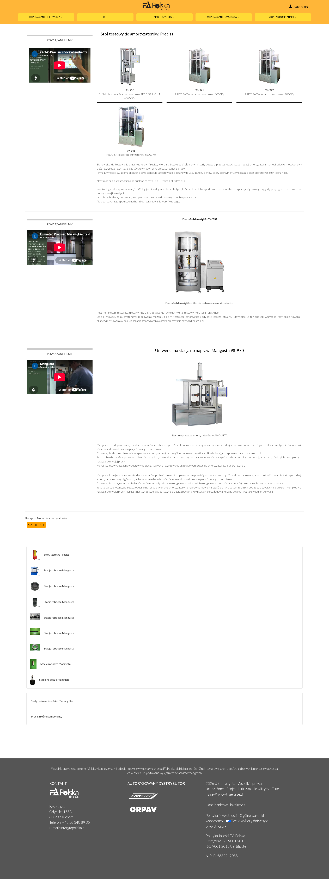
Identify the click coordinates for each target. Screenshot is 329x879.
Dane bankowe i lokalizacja (225, 805)
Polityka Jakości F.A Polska (225, 835)
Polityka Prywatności (221, 815)
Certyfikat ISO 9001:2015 (225, 841)
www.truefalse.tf (230, 794)
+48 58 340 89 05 (76, 822)
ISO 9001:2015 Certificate (226, 846)
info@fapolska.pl (72, 828)
